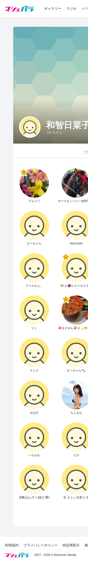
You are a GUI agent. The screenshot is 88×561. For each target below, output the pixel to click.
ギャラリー (52, 8)
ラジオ (71, 8)
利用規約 (12, 545)
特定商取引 (71, 545)
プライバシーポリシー (40, 545)
